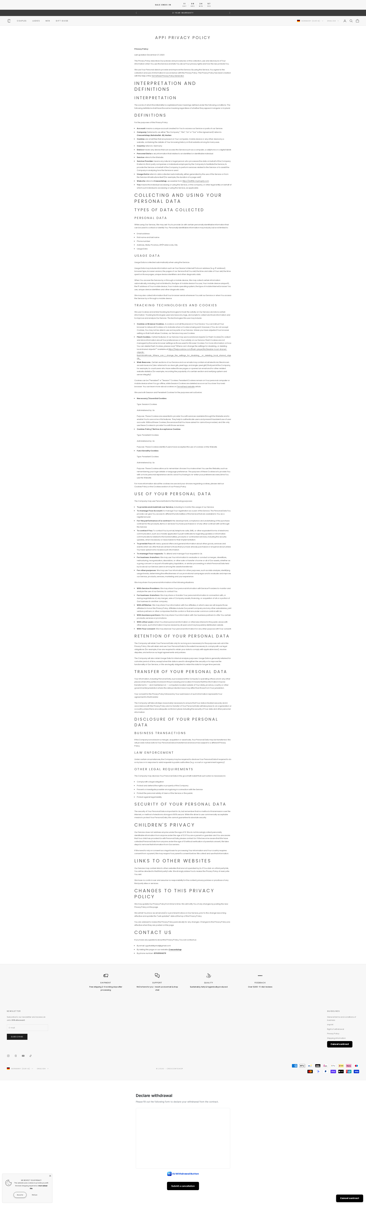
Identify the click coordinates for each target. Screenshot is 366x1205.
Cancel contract (349, 1198)
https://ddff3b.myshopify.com (195, 181)
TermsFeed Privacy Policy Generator (168, 75)
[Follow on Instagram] (8, 1055)
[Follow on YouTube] (23, 1055)
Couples (22, 21)
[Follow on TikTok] (30, 1055)
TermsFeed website (186, 386)
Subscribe (17, 1036)
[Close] (50, 1175)
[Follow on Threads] (15, 1055)
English (331, 21)
